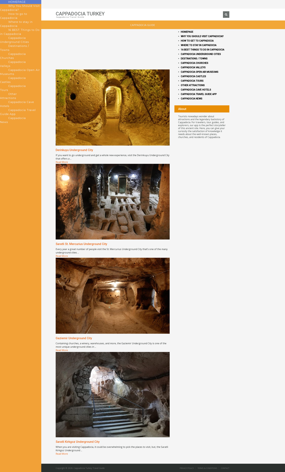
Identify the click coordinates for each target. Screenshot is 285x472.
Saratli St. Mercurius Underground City (81, 244)
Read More (62, 162)
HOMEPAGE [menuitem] (17, 2)
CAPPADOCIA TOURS (192, 80)
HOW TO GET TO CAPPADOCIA (197, 40)
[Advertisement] (113, 48)
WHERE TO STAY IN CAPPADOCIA (198, 45)
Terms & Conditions (207, 468)
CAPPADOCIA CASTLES (193, 76)
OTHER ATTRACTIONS (193, 85)
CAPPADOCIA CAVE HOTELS (196, 89)
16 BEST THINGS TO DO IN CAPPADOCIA (202, 49)
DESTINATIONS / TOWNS (194, 58)
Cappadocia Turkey (80, 13)
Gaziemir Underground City (74, 338)
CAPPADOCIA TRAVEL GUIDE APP (199, 94)
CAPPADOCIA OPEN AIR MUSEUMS (199, 71)
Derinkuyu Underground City (74, 150)
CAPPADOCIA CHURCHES (194, 63)
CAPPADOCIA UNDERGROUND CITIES (201, 54)
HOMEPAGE (187, 31)
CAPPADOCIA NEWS (191, 98)
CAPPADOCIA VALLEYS (193, 67)
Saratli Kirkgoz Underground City (78, 442)
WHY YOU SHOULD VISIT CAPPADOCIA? (202, 36)
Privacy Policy (187, 468)
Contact (225, 468)
